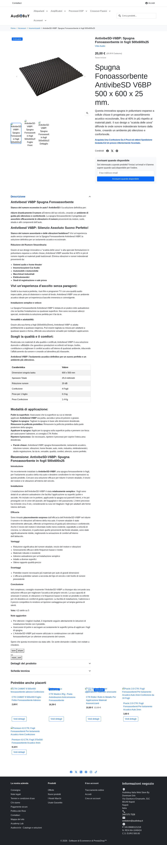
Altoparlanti (39, 11)
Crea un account (92, 798)
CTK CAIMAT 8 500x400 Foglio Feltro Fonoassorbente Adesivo (26, 698)
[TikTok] (96, 772)
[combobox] (136, 16)
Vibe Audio (100, 46)
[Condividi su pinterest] (117, 151)
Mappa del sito (17, 819)
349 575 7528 (128, 814)
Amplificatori (56, 11)
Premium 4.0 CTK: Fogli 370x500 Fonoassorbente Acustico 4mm (27, 741)
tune (14, 650)
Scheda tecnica (20, 670)
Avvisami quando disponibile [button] (125, 179)
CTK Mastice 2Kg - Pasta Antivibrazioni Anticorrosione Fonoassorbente (62, 697)
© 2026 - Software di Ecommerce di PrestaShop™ (83, 841)
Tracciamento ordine (94, 790)
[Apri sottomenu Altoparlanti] (47, 11)
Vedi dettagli (19, 719)
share (20, 650)
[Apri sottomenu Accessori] (45, 20)
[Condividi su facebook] (107, 151)
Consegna (15, 790)
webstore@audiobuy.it (132, 821)
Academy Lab (17, 823)
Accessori (38, 20)
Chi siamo (15, 803)
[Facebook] (71, 772)
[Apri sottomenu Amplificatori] (65, 11)
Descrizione (18, 196)
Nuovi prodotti (54, 794)
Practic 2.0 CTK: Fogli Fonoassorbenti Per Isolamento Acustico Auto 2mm (137, 706)
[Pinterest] (86, 772)
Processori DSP (76, 11)
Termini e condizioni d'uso (23, 798)
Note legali (16, 794)
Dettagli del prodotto (23, 663)
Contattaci (17, 3)
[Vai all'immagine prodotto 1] (16, 133)
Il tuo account (92, 783)
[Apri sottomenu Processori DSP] (86, 11)
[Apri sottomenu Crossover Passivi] (109, 11)
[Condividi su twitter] (112, 151)
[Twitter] (76, 772)
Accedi (88, 794)
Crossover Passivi (98, 11)
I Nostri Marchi (54, 798)
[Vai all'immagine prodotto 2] (30, 133)
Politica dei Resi (18, 811)
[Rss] (81, 772)
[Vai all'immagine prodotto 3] (43, 133)
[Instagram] (91, 772)
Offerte (51, 790)
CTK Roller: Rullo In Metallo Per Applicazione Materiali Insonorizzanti (101, 700)
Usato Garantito (55, 803)
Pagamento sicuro (19, 807)
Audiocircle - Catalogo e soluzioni (26, 828)
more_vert (16, 658)
